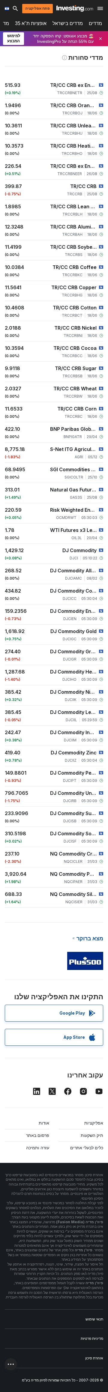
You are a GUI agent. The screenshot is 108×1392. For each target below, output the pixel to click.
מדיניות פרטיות (92, 1338)
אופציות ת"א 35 (30, 23)
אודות (44, 1122)
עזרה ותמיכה (37, 1147)
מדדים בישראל (67, 23)
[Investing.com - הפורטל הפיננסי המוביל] (74, 8)
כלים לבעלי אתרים (86, 1147)
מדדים (95, 23)
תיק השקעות (92, 1135)
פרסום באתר (37, 1135)
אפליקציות (93, 1122)
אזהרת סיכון (94, 1358)
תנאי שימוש (94, 1319)
